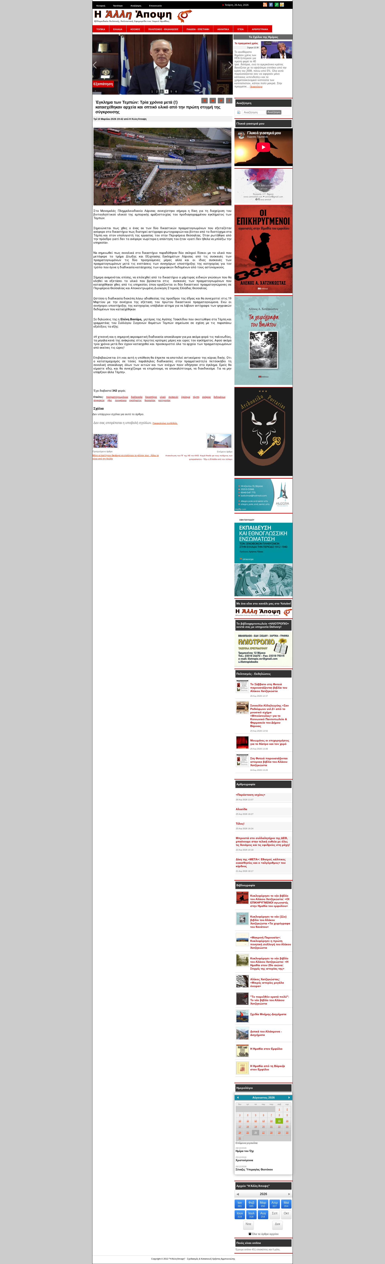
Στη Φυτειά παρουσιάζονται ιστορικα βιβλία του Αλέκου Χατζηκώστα (269, 762)
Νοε (248, 1224)
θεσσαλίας (150, 400)
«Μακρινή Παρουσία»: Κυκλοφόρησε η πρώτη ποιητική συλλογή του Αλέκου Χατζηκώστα (270, 942)
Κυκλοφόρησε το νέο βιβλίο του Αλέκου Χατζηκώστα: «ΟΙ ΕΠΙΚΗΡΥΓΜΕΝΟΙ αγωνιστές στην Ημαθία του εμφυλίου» (269, 901)
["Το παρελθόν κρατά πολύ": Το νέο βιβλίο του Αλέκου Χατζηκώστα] (242, 1004)
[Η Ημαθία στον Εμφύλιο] (242, 1056)
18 (247, 1126)
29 (279, 1132)
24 (240, 1132)
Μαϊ (286, 1204)
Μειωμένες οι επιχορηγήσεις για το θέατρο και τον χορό (269, 742)
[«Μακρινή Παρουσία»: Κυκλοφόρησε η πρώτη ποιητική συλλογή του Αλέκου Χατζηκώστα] (242, 945)
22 (279, 1126)
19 (255, 1126)
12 (255, 1121)
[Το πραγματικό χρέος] (276, 58)
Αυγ (263, 1215)
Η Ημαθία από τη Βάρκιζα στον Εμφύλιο (267, 1067)
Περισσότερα (256, 86)
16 (287, 1121)
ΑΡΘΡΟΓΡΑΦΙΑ (260, 29)
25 (247, 1132)
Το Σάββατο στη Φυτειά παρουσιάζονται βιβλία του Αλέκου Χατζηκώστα (268, 688)
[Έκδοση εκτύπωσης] (204, 100)
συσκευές (173, 397)
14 (271, 1121)
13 (263, 1121)
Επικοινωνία (155, 6)
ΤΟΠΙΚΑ (100, 29)
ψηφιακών (98, 400)
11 (248, 1121)
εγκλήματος (135, 400)
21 (271, 1126)
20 (263, 1126)
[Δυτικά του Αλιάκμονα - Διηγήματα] (242, 1039)
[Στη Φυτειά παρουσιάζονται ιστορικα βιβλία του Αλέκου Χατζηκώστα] (242, 766)
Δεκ (277, 1224)
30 (287, 1132)
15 (279, 1121)
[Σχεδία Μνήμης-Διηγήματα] (242, 1022)
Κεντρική (100, 6)
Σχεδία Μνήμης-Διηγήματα (268, 1014)
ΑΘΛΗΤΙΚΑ (223, 29)
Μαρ (263, 1204)
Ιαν (240, 1204)
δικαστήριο (151, 397)
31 (240, 1138)
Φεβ (251, 1204)
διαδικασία (136, 397)
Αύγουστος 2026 (263, 1097)
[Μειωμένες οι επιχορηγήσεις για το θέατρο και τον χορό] (242, 748)
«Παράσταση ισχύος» (250, 794)
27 (263, 1132)
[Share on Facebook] (229, 100)
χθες (109, 400)
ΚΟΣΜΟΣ (135, 29)
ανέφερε (206, 397)
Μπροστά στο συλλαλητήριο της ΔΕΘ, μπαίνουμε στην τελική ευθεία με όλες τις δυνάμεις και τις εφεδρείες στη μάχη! (263, 841)
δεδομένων (219, 397)
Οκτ (286, 1213)
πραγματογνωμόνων (117, 397)
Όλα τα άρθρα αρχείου (265, 1233)
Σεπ (275, 1213)
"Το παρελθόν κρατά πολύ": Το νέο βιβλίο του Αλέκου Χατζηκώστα (269, 1000)
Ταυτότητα (118, 6)
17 (240, 1126)
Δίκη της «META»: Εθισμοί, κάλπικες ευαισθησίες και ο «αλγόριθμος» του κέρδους (261, 863)
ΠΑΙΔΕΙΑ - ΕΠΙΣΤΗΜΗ (198, 29)
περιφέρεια (121, 400)
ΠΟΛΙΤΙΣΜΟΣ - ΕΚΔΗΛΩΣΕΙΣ (163, 29)
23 (287, 1126)
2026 (263, 1194)
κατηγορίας (164, 400)
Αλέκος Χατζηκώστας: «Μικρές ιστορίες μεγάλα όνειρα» (267, 983)
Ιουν (240, 1215)
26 (255, 1132)
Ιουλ (251, 1215)
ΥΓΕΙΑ (240, 29)
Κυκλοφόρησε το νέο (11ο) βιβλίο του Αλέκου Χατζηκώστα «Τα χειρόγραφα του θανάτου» (270, 921)
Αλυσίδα (241, 809)
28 (271, 1132)
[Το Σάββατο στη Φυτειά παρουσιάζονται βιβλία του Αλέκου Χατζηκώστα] (242, 692)
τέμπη (196, 397)
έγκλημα (185, 397)
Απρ (275, 1204)
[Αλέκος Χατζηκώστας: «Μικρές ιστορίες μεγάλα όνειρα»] (242, 987)
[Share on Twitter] (221, 100)
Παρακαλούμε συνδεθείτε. (165, 423)
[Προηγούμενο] (237, 1097)
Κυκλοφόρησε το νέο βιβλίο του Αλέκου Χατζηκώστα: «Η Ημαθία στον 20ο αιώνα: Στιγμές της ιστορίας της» (269, 963)
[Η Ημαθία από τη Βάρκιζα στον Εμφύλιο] (242, 1074)
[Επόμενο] (289, 1097)
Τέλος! (240, 823)
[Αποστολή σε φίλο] (213, 100)
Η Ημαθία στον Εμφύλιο (266, 1048)
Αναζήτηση (136, 6)
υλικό (163, 397)
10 (240, 1121)
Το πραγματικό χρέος (246, 43)
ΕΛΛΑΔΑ (117, 29)
